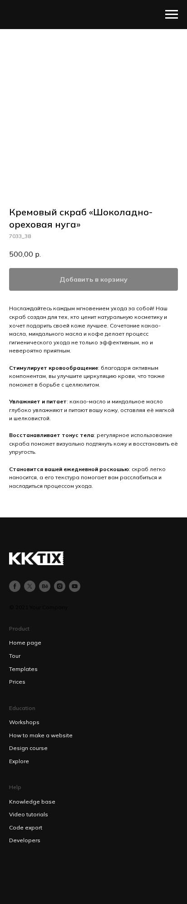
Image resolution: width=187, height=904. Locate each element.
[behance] (44, 586)
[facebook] (14, 586)
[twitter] (29, 586)
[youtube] (74, 586)
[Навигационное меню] (171, 14)
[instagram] (59, 586)
